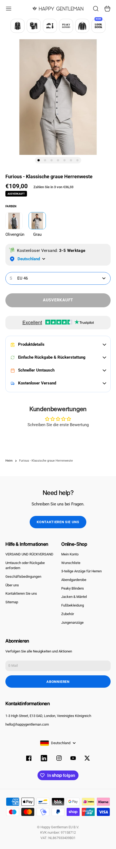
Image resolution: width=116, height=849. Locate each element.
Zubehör (67, 614)
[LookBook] (98, 26)
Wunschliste (70, 563)
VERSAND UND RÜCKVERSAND (29, 554)
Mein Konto (70, 554)
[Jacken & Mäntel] (82, 26)
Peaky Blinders (72, 588)
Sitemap (11, 602)
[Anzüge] (17, 26)
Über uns (12, 585)
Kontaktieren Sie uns (58, 522)
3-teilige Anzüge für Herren (81, 571)
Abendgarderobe (73, 580)
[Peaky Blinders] (66, 26)
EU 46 (19, 278)
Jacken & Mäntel (74, 597)
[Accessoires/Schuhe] (50, 26)
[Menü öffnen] (8, 8)
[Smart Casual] (34, 26)
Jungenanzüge (72, 622)
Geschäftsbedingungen (23, 577)
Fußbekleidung (72, 605)
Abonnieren (58, 682)
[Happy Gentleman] (58, 8)
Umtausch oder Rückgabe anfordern (25, 565)
